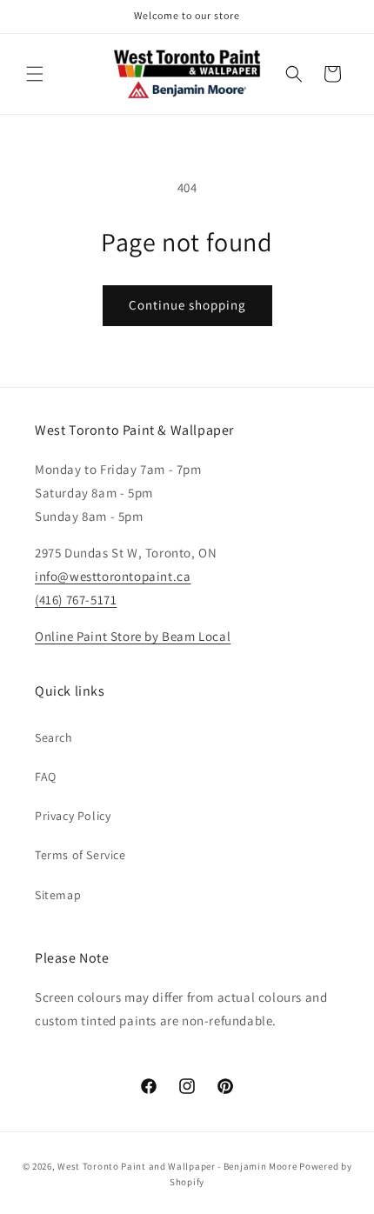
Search (54, 737)
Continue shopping (187, 305)
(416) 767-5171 (76, 599)
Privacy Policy (72, 816)
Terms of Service (80, 855)
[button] (35, 74)
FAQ (46, 776)
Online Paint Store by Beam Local (132, 636)
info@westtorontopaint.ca (112, 576)
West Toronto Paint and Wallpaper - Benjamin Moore (177, 1166)
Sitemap (58, 895)
